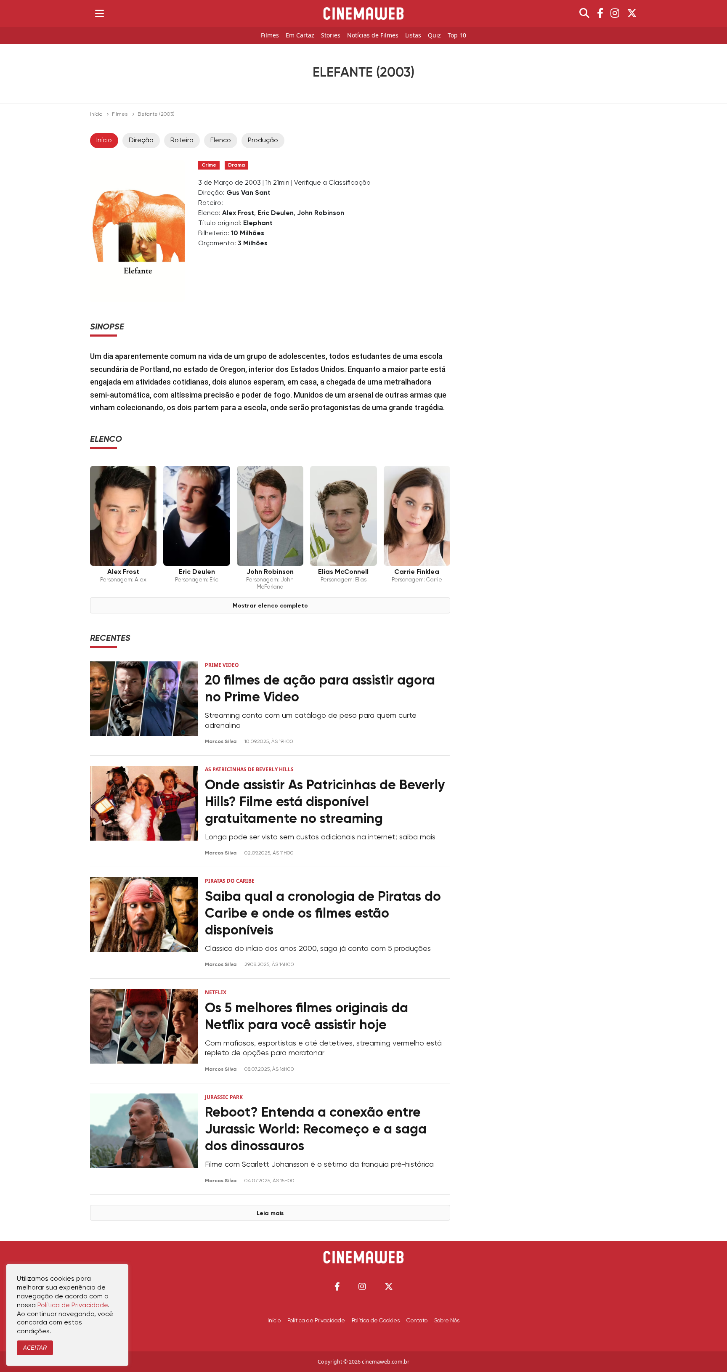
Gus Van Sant (248, 193)
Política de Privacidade (316, 1321)
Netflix (215, 992)
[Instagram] (614, 13)
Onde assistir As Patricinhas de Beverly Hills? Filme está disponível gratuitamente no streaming (325, 802)
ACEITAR (35, 1348)
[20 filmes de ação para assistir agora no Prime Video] (144, 703)
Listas (413, 35)
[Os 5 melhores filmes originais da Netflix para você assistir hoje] (144, 1030)
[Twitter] (632, 13)
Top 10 (457, 35)
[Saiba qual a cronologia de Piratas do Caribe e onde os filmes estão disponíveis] (144, 922)
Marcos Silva (221, 741)
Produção (263, 140)
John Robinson (320, 213)
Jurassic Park (224, 1097)
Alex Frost (238, 213)
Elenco (220, 140)
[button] (337, 1286)
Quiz (434, 35)
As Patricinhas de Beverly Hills (249, 769)
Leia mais (270, 1213)
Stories (330, 35)
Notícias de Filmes (372, 35)
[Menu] (99, 13)
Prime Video (222, 665)
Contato (416, 1321)
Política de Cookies (376, 1321)
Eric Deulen (275, 213)
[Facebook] (600, 13)
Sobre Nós (446, 1321)
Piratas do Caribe (230, 880)
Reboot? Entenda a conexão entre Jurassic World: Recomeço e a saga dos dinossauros (316, 1129)
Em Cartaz (300, 35)
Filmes (270, 35)
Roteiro (182, 140)
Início (96, 114)
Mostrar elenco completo (270, 606)
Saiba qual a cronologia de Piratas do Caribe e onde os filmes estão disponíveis (323, 913)
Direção (141, 140)
